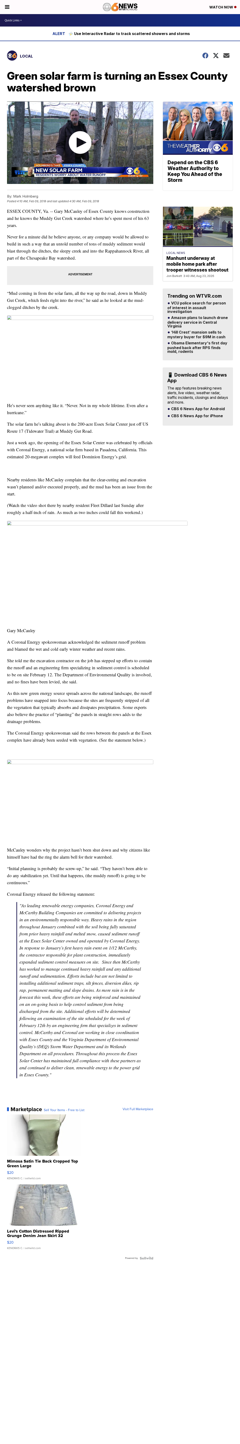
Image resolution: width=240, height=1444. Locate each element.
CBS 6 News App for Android (197, 409)
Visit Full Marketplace (138, 1109)
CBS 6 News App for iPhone (196, 416)
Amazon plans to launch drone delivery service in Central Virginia (197, 322)
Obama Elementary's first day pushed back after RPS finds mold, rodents (197, 347)
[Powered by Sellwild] (146, 1258)
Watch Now (221, 7)
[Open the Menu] (7, 7)
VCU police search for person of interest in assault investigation (196, 307)
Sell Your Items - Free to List (64, 1110)
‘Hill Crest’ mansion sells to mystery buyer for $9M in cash (196, 334)
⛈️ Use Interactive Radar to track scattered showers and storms (129, 33)
